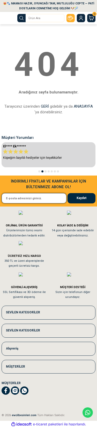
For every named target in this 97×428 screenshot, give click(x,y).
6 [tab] (55, 171)
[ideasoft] (21, 424)
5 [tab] (52, 171)
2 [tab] (42, 171)
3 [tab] (45, 171)
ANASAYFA (83, 106)
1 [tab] (39, 171)
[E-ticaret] (48, 424)
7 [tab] (58, 171)
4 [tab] (49, 171)
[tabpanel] (48, 154)
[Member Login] (81, 18)
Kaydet (81, 198)
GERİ (45, 106)
